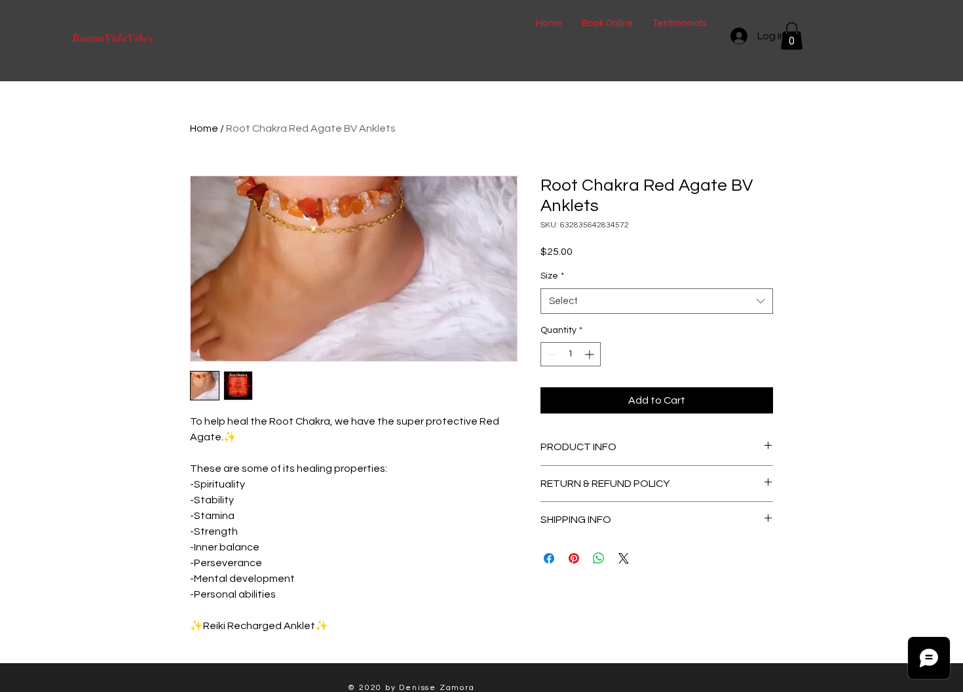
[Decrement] (550, 354)
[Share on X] (624, 558)
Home (204, 128)
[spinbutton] (570, 354)
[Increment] (590, 354)
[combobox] (656, 301)
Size (552, 275)
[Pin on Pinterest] (574, 558)
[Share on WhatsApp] (599, 558)
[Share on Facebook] (549, 558)
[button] (791, 36)
